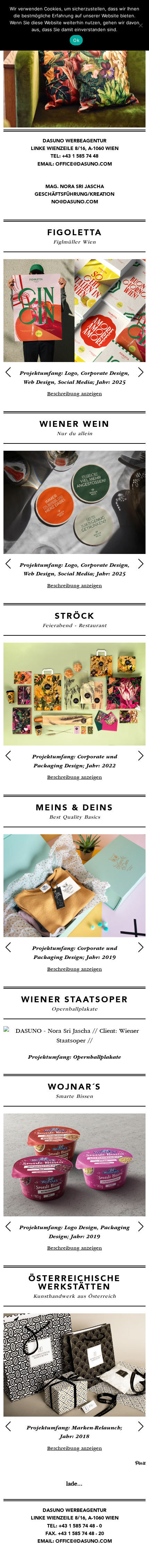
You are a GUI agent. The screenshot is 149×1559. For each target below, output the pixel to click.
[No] (140, 25)
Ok (76, 40)
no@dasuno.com (74, 202)
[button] (8, 372)
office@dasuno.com (83, 164)
